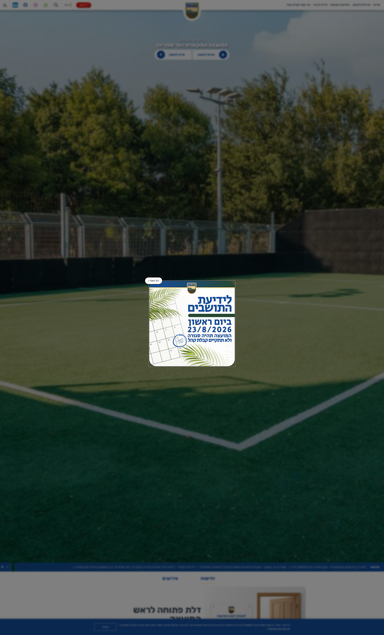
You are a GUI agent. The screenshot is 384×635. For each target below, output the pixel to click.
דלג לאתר (152, 279)
